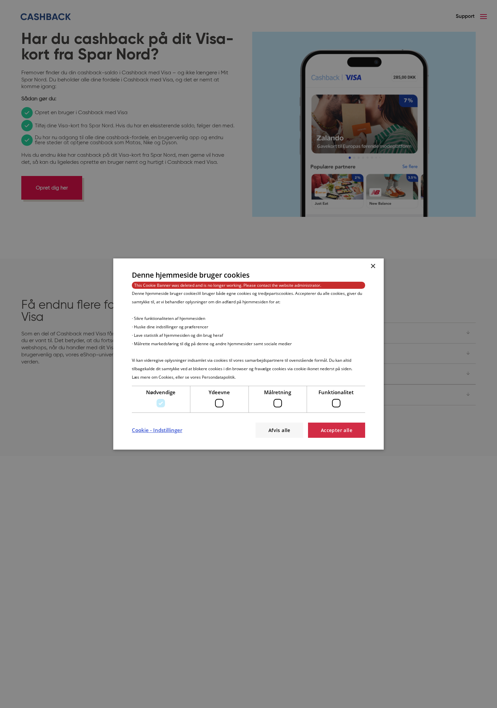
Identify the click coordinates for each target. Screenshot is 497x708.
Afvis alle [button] (279, 430)
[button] (157, 430)
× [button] (372, 266)
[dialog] (248, 354)
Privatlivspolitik (251, 377)
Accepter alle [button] (336, 430)
